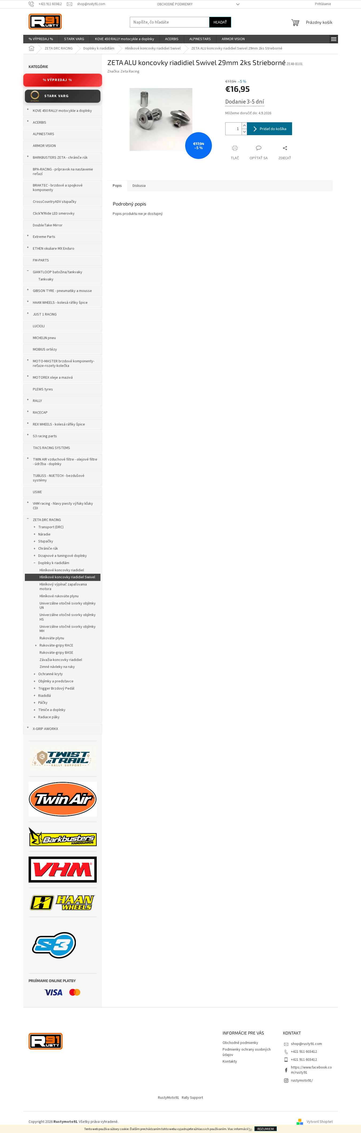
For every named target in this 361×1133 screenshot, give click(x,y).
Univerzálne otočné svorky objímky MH (68, 629)
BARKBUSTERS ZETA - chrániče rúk (60, 157)
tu (250, 1129)
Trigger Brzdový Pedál (56, 688)
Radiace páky (49, 717)
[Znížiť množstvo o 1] (244, 132)
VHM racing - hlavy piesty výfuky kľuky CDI (63, 506)
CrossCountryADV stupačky (54, 201)
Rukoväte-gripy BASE (56, 652)
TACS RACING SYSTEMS (51, 448)
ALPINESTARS (43, 134)
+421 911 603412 (304, 1051)
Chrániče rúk (48, 548)
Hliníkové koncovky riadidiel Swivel (67, 577)
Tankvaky (45, 279)
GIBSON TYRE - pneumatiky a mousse (62, 291)
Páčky (43, 702)
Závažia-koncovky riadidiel (61, 660)
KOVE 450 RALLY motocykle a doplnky (62, 110)
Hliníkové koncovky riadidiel (62, 570)
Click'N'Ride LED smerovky (54, 213)
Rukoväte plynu (52, 638)
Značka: (123, 71)
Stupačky (45, 541)
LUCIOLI (39, 326)
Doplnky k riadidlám (53, 563)
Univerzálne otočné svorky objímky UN (68, 606)
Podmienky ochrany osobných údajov (247, 1052)
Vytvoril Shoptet (320, 1121)
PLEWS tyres (43, 389)
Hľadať (220, 22)
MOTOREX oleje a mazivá (53, 377)
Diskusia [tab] (139, 185)
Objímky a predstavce (55, 681)
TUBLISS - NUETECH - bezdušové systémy (58, 478)
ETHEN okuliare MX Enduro (53, 248)
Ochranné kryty (50, 674)
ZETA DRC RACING (47, 520)
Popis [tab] (117, 185)
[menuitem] (41, 39)
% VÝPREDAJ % (57, 80)
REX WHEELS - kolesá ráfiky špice (59, 424)
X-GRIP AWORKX (45, 729)
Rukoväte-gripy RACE (56, 645)
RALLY (37, 401)
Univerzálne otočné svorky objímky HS (68, 617)
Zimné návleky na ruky (57, 667)
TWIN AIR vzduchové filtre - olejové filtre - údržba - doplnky (65, 462)
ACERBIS (39, 122)
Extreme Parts (44, 236)
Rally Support (192, 1097)
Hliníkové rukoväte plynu (59, 596)
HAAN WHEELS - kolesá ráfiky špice (60, 302)
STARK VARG (56, 96)
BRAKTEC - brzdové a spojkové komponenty (58, 188)
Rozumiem (265, 1129)
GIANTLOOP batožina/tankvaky (57, 272)
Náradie (44, 534)
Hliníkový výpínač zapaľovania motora (63, 587)
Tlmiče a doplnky (51, 710)
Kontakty (230, 1061)
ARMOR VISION (44, 146)
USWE (37, 492)
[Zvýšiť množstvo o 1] (244, 126)
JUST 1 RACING (45, 314)
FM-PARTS (41, 260)
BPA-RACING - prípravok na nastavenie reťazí (63, 172)
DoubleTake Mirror (48, 225)
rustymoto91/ (302, 1080)
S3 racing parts (45, 436)
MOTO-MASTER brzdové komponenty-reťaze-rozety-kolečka (63, 363)
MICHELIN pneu (44, 338)
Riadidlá (44, 695)
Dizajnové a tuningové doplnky (62, 555)
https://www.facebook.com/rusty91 (311, 1070)
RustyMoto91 (168, 1097)
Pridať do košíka (273, 128)
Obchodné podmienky (175, 4)
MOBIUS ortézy (45, 349)
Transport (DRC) (51, 527)
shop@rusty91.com (306, 1044)
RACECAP (40, 412)
